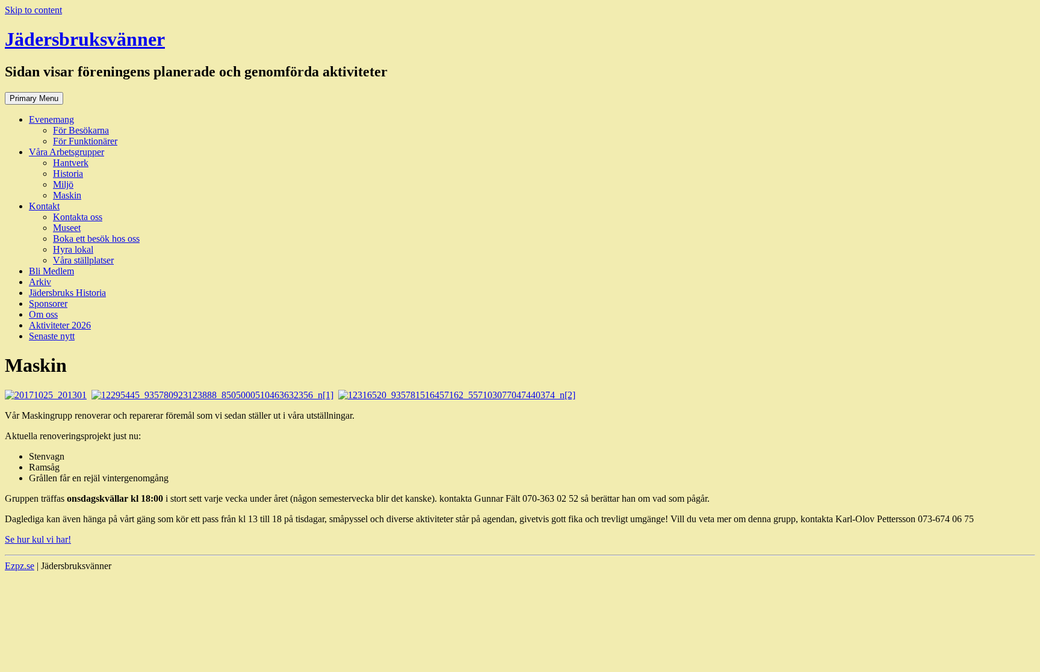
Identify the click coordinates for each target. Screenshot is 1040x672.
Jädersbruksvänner (85, 39)
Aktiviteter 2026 (60, 325)
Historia (68, 173)
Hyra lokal (73, 249)
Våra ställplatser (83, 260)
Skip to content (33, 10)
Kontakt (44, 206)
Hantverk (70, 163)
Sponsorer (48, 303)
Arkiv (40, 282)
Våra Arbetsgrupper (66, 152)
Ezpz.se (19, 566)
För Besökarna (81, 130)
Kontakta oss (77, 217)
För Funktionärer (85, 141)
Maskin (67, 195)
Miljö (63, 184)
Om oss (43, 314)
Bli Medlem (51, 271)
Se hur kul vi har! (38, 539)
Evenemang (51, 119)
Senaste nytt (52, 336)
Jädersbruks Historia (67, 293)
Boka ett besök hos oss (96, 238)
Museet (67, 228)
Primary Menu (34, 98)
